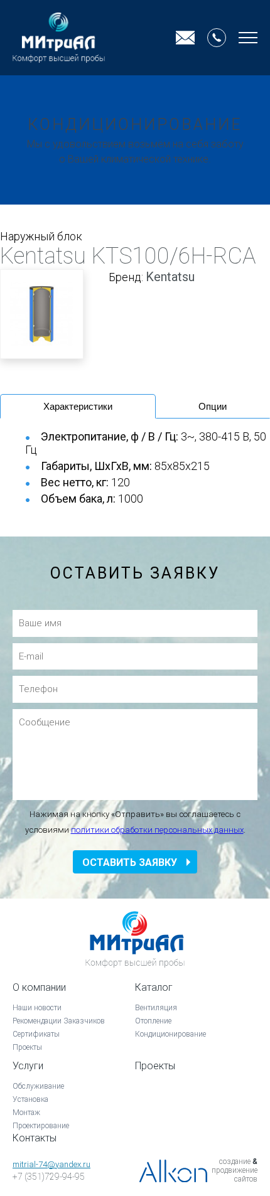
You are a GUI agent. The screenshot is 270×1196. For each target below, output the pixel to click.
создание (235, 1161)
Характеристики (77, 406)
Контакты (35, 1138)
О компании (39, 987)
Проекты (27, 1047)
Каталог (154, 987)
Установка (30, 1099)
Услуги (28, 1066)
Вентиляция (156, 1007)
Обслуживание (38, 1086)
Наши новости (37, 1007)
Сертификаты (36, 1034)
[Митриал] (59, 38)
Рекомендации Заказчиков (59, 1021)
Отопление (153, 1021)
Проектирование (41, 1125)
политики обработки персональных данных (157, 830)
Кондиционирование (170, 1034)
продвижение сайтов (234, 1174)
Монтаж (26, 1112)
